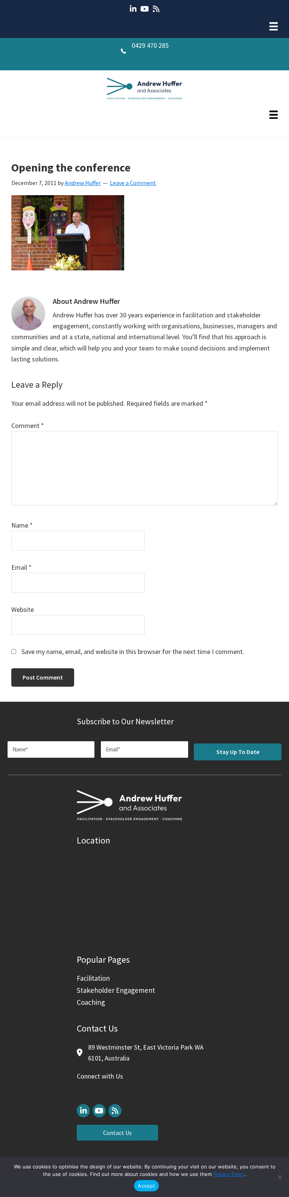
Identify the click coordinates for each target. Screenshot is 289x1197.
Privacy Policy (229, 1174)
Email (21, 567)
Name (22, 525)
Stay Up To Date (237, 752)
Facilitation (93, 978)
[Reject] (279, 1177)
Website (22, 609)
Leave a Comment (133, 183)
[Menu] (273, 26)
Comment (27, 425)
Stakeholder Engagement (116, 990)
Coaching (91, 1002)
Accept (146, 1186)
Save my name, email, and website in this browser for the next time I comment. (132, 651)
